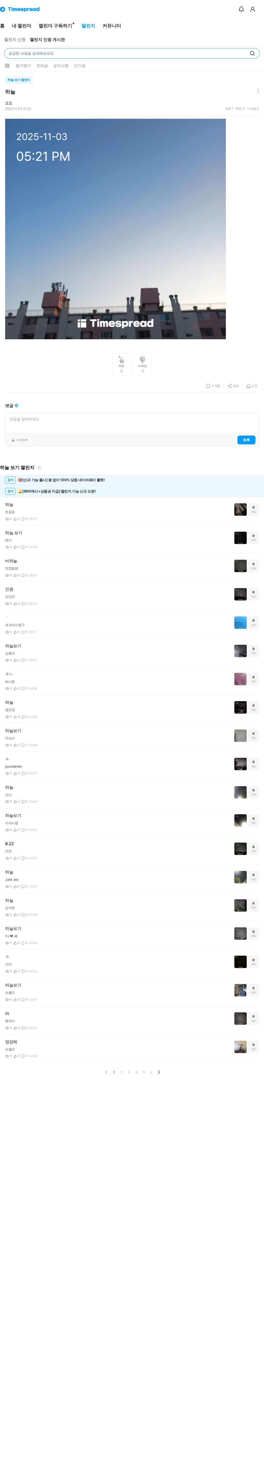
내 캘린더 (21, 25)
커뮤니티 (112, 25)
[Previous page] (106, 1072)
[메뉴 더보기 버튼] (7, 66)
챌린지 (88, 25)
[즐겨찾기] (39, 467)
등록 (246, 440)
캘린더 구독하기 (55, 25)
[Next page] (159, 1072)
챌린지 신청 (15, 39)
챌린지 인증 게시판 (47, 39)
